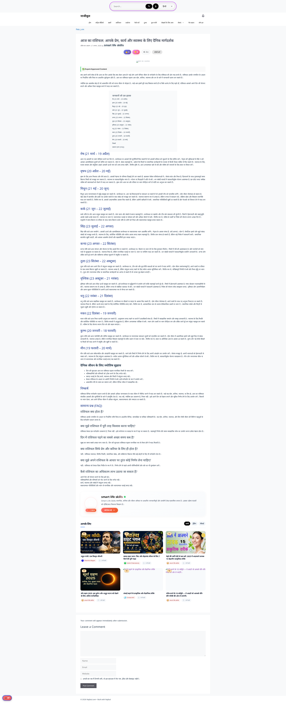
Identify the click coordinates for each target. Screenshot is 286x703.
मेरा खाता (191, 22)
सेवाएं (179, 22)
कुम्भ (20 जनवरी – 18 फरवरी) (121, 136)
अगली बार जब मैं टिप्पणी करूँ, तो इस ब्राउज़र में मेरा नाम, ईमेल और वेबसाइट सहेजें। (111, 679)
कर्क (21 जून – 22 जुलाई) (120, 110)
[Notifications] (203, 15)
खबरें (109, 22)
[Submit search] (149, 6)
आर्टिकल (118, 22)
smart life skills (112, 497)
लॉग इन (201, 22)
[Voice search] (156, 6)
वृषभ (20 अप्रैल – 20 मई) (120, 103)
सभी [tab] (187, 523)
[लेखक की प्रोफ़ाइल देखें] (90, 503)
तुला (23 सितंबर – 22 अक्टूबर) (121, 121)
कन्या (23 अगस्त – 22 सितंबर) (121, 117)
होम (90, 22)
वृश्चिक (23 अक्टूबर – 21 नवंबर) (121, 125)
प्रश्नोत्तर (128, 22)
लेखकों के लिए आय (167, 22)
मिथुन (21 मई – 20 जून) (119, 106)
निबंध (78, 30)
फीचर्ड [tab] (202, 523)
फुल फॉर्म (154, 22)
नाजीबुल (85, 16)
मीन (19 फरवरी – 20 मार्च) (120, 140)
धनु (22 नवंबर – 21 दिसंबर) (120, 128)
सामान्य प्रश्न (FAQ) (118, 147)
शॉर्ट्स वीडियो (100, 22)
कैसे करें (137, 22)
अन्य (82, 30)
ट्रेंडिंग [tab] (194, 523)
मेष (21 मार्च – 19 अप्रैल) (119, 99)
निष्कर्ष (114, 143)
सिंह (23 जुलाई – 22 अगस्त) (120, 114)
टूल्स (145, 22)
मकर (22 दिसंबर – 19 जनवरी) (121, 132)
